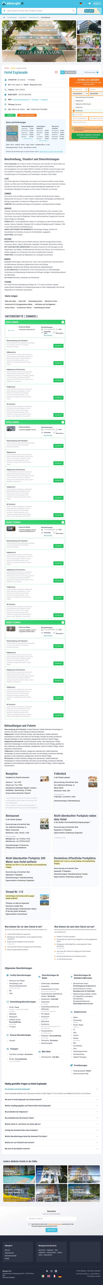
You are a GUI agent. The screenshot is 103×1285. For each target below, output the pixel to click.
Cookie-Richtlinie (95, 1274)
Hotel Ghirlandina (44, 1171)
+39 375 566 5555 (24, 95)
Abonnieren (52, 1230)
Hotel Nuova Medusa (13, 1190)
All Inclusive (42, 1250)
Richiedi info (58, 345)
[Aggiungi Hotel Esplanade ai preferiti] (56, 72)
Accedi (96, 3)
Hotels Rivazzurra (34, 17)
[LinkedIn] (56, 1271)
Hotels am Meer (51, 1252)
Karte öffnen (89, 11)
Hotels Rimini (22, 17)
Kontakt (7, 1258)
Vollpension (50, 1250)
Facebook (35, 100)
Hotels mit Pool (48, 1255)
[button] (82, 3)
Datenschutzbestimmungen (91, 127)
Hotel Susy (9, 1171)
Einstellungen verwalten (94, 1276)
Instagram (44, 100)
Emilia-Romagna (11, 17)
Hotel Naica (75, 1171)
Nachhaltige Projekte (10, 1255)
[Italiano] (43, 1276)
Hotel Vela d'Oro (76, 1190)
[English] (48, 1276)
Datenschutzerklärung (55, 1224)
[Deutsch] (60, 1276)
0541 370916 (20, 90)
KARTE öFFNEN (12, 133)
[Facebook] (47, 1271)
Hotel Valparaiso (44, 1190)
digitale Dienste (9, 1253)
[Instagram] (51, 1271)
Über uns (7, 1250)
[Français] (54, 1276)
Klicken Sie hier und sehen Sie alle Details (51, 151)
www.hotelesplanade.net (21, 100)
